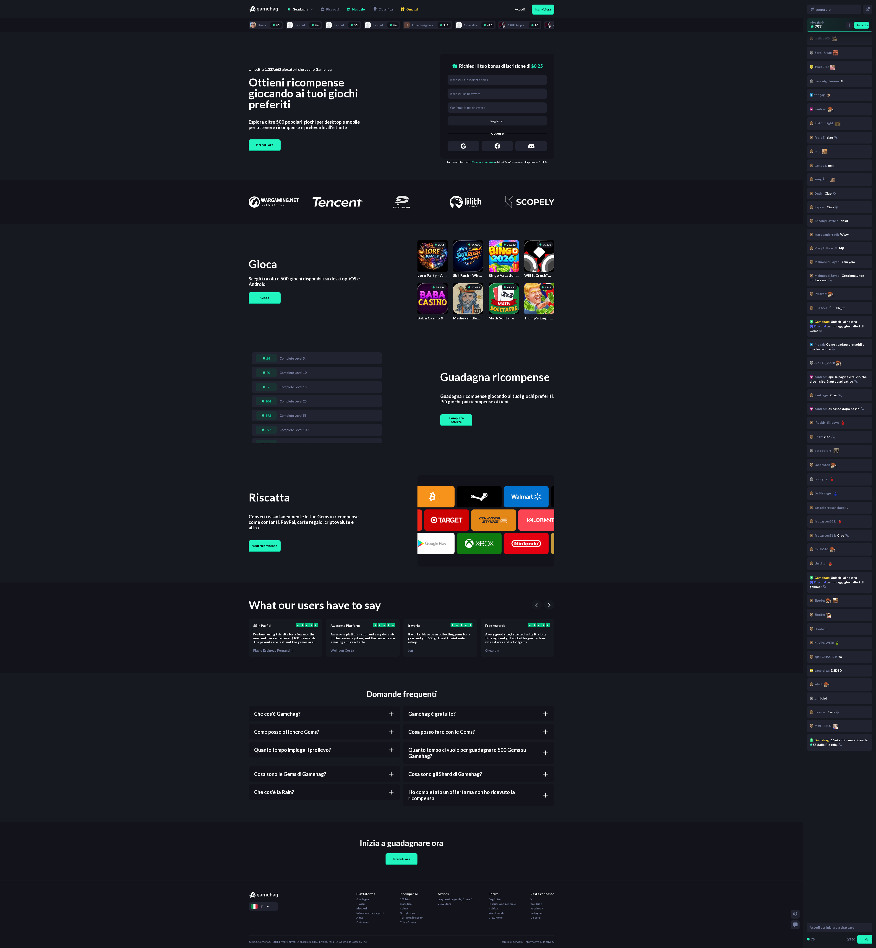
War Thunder (497, 913)
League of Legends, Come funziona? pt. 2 (456, 899)
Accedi (520, 9)
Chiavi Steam (408, 922)
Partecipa (862, 25)
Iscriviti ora (543, 9)
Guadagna (362, 899)
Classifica (406, 904)
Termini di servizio (483, 162)
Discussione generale (502, 904)
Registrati (497, 121)
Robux (404, 908)
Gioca (264, 298)
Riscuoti (361, 908)
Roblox (493, 908)
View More (444, 904)
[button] (300, 9)
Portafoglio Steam (411, 917)
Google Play (407, 913)
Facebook (536, 908)
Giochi (360, 904)
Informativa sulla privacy (539, 941)
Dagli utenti (496, 899)
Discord (819, 582)
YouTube (536, 904)
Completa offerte (456, 420)
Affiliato (405, 899)
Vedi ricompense (264, 546)
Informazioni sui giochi (370, 913)
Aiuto (360, 917)
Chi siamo (362, 922)
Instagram (536, 913)
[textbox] (835, 927)
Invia (864, 939)
